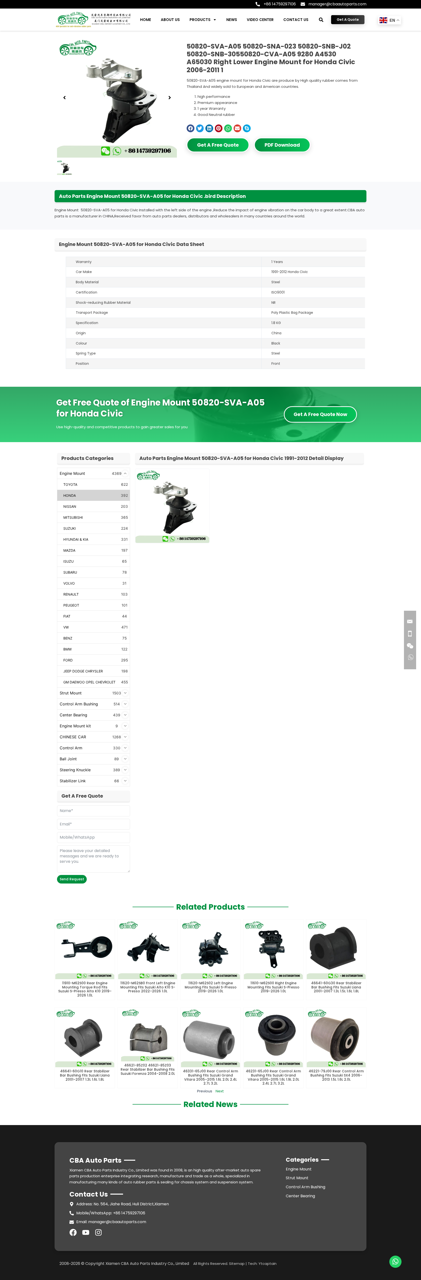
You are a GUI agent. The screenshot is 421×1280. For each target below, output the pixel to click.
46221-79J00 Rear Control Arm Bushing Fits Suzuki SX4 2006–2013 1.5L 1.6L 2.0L (336, 1075)
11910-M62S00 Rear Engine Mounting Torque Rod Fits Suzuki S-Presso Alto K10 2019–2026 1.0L (85, 989)
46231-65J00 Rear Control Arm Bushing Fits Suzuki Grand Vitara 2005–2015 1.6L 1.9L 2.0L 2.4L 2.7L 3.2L (273, 1077)
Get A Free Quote (218, 145)
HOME (145, 19)
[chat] (395, 1262)
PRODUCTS (200, 19)
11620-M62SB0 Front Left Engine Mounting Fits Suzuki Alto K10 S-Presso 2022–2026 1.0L (147, 987)
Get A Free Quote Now (320, 414)
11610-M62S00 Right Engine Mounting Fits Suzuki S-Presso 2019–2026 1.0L (273, 987)
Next (220, 1091)
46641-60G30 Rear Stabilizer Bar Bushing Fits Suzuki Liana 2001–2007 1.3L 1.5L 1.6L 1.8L (336, 987)
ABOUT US (170, 19)
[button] (321, 20)
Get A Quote (348, 19)
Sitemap (237, 1263)
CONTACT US (295, 19)
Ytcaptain (267, 1263)
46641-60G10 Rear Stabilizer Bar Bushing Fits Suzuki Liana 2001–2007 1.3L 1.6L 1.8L (85, 1075)
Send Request (72, 879)
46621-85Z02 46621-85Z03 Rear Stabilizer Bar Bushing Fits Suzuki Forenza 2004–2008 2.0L (148, 1069)
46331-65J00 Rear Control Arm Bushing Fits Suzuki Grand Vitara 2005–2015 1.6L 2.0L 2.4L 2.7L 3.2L (210, 1077)
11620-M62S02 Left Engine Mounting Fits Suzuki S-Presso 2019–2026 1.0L (211, 987)
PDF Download (282, 145)
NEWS (231, 19)
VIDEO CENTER (260, 19)
